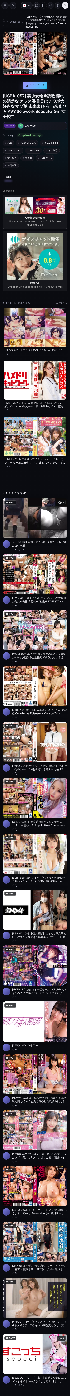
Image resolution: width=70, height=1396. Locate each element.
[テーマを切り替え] (49, 5)
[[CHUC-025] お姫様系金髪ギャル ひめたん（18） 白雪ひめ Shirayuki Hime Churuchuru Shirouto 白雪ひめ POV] (34, 793)
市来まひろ (46, 156)
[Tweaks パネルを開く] (56, 5)
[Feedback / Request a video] (42, 5)
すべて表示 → (58, 301)
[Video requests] (35, 5)
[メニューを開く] (5, 5)
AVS (9, 141)
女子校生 (11, 156)
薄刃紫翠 (11, 164)
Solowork (35, 149)
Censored (15, 22)
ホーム (4, 21)
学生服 (28, 156)
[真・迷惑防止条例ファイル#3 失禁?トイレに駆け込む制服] (34, 519)
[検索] (12, 5)
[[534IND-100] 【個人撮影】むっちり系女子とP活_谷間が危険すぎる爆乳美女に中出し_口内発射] (34, 902)
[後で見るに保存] (61, 497)
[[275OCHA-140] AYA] (34, 1010)
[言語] (25, 5)
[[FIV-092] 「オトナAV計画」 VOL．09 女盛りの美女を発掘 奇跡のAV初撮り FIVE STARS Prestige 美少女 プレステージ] (34, 574)
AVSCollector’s (28, 141)
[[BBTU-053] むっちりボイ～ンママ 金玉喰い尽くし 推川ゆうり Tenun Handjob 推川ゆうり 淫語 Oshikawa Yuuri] (34, 1173)
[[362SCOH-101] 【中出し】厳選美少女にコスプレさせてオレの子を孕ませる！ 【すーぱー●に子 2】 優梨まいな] (34, 1337)
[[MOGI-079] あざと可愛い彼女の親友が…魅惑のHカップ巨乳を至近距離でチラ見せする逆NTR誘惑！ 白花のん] (34, 628)
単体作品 (52, 149)
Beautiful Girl (51, 141)
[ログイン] (63, 5)
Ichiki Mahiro (14, 149)
